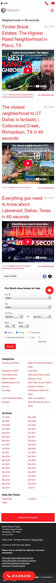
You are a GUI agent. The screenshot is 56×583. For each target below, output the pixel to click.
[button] (19, 575)
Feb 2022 (6, 425)
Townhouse (35, 332)
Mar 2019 (6, 483)
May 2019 (6, 479)
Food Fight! (33, 370)
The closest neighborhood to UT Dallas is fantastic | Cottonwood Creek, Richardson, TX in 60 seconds (22, 122)
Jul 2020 (5, 452)
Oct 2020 (6, 448)
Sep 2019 (6, 472)
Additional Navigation (28, 517)
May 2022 (32, 417)
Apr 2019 (32, 479)
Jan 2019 (6, 487)
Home (9, 332)
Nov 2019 (6, 468)
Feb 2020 (32, 460)
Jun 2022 (6, 417)
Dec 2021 (6, 428)
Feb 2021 (32, 440)
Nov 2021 (32, 428)
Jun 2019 (32, 475)
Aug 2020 (32, 448)
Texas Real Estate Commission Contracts (19, 560)
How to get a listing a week (39, 374)
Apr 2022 (6, 421)
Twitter (4, 502)
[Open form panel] (49, 290)
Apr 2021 (32, 436)
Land (33, 337)
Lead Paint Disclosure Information (16, 563)
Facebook (32, 498)
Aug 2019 (32, 472)
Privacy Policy (37, 539)
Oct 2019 (32, 468)
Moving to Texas (14, 94)
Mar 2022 (32, 421)
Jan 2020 (6, 464)
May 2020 (6, 456)
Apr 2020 (32, 456)
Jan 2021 (6, 444)
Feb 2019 (32, 483)
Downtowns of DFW (10, 370)
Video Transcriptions (36, 398)
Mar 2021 (6, 440)
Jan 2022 (32, 425)
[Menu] (52, 10)
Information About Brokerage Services (17, 558)
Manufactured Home (15, 337)
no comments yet (46, 94)
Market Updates (8, 378)
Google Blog (7, 498)
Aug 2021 (6, 432)
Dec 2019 (32, 464)
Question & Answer (36, 386)
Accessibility (47, 577)
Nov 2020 (32, 444)
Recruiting (6, 390)
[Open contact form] (53, 2)
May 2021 (6, 436)
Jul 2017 (31, 487)
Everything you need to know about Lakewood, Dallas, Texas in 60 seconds (26, 207)
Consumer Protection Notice (13, 565)
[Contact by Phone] (46, 2)
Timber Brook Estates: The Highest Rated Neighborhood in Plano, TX (24, 35)
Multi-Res (42, 341)
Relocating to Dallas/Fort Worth (22, 97)
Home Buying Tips (9, 374)
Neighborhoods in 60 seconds (19, 187)
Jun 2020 (32, 452)
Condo (21, 332)
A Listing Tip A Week (10, 363)
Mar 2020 (6, 460)
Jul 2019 (5, 475)
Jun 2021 (32, 432)
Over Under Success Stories (39, 382)
